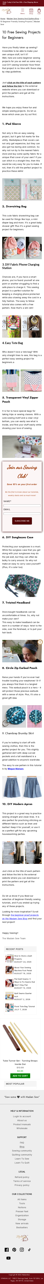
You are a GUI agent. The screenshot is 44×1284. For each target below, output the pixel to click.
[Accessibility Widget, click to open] (40, 642)
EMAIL (7, 509)
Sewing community (22, 1150)
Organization (22, 1215)
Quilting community (22, 1154)
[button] (23, 10)
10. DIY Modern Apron (17, 804)
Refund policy (22, 1177)
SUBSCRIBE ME (22, 521)
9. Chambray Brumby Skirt (18, 733)
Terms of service (22, 1181)
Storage (22, 1219)
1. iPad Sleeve (11, 124)
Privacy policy (22, 1185)
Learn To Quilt (22, 1162)
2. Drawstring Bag (14, 206)
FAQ (22, 1142)
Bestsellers (22, 1227)
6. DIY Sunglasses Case (17, 537)
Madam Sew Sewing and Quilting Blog (23, 19)
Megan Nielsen (16, 768)
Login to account (22, 1116)
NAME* (7, 501)
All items (21, 1199)
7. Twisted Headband (16, 602)
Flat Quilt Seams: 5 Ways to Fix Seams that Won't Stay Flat (24, 982)
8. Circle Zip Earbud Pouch (19, 668)
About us (22, 1120)
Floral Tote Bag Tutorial (24, 1006)
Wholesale (22, 1128)
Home (2, 19)
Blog (22, 1146)
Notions (22, 1207)
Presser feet (22, 1211)
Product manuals (22, 1124)
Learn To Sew (22, 1158)
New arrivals (22, 1223)
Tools (22, 1203)
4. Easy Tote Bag (12, 343)
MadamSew (26, 1275)
